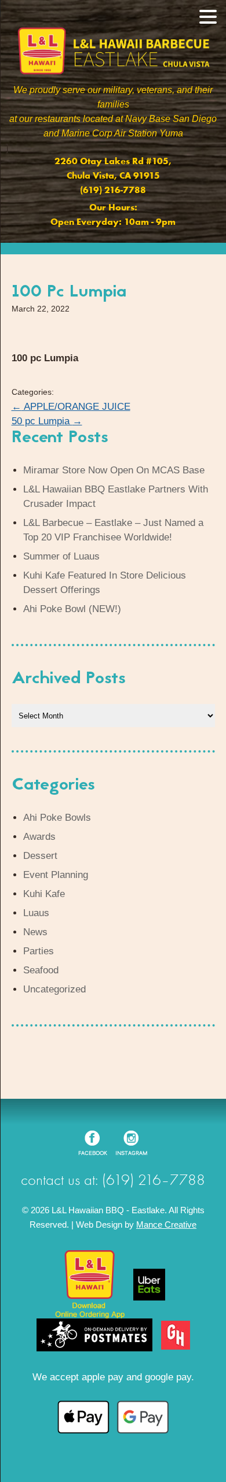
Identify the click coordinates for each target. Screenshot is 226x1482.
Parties (38, 951)
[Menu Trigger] (208, 16)
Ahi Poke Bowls (57, 817)
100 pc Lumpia (69, 292)
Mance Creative (166, 1224)
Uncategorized (54, 989)
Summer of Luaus (61, 556)
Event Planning (55, 874)
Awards (39, 836)
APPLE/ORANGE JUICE (71, 406)
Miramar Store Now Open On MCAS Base (114, 470)
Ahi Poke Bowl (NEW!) (72, 608)
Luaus (36, 912)
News (35, 932)
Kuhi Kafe (44, 893)
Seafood (41, 970)
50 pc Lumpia (47, 421)
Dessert (40, 855)
